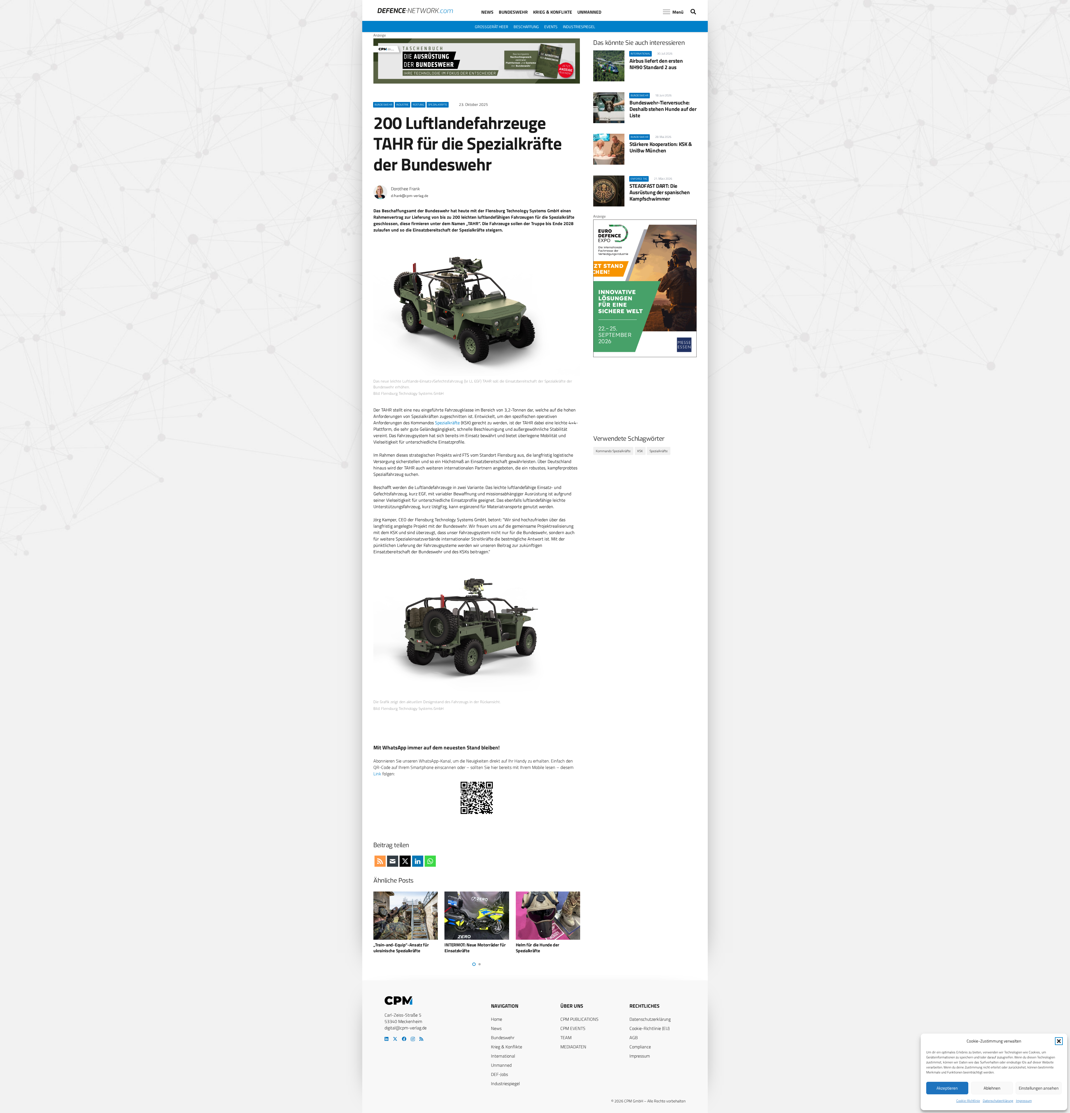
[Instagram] (413, 1039)
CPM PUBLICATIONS (579, 1019)
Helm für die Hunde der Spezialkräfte (466, 947)
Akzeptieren (947, 1088)
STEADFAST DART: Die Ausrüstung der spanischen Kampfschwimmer (659, 192)
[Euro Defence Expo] (645, 356)
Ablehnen (992, 1088)
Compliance (640, 1046)
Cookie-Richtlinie (968, 1100)
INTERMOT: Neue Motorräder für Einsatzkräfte (403, 947)
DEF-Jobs (499, 1074)
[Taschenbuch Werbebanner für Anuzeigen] (476, 82)
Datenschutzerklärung (998, 1100)
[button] (1059, 1041)
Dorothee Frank (405, 189)
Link (377, 773)
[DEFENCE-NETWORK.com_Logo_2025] (415, 11)
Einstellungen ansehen (1039, 1088)
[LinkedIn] (386, 1039)
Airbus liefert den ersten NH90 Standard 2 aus (656, 64)
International (503, 1056)
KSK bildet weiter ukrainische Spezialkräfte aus (543, 947)
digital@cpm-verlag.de (406, 1027)
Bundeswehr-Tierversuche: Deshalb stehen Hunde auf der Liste (662, 108)
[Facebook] (404, 1039)
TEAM (566, 1037)
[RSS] (421, 1039)
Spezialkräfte (447, 422)
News (496, 1028)
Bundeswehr (502, 1037)
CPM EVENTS (572, 1028)
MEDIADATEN (573, 1046)
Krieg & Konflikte (506, 1046)
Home (496, 1019)
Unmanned (501, 1065)
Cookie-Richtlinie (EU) (649, 1028)
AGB (633, 1037)
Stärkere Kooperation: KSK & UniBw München (660, 147)
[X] (395, 1039)
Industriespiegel (505, 1083)
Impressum (1024, 1100)
